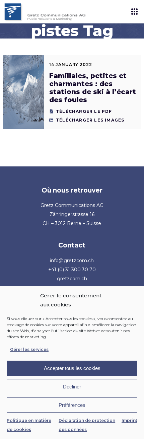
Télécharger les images (90, 120)
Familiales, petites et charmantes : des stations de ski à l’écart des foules (92, 88)
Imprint (129, 420)
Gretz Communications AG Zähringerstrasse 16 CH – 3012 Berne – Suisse (72, 214)
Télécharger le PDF (84, 111)
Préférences (72, 405)
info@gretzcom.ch (72, 261)
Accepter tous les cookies (72, 368)
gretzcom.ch (72, 279)
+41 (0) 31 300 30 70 (72, 270)
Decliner (72, 386)
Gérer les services (29, 349)
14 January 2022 (70, 64)
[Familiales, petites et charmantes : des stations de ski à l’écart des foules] (24, 92)
